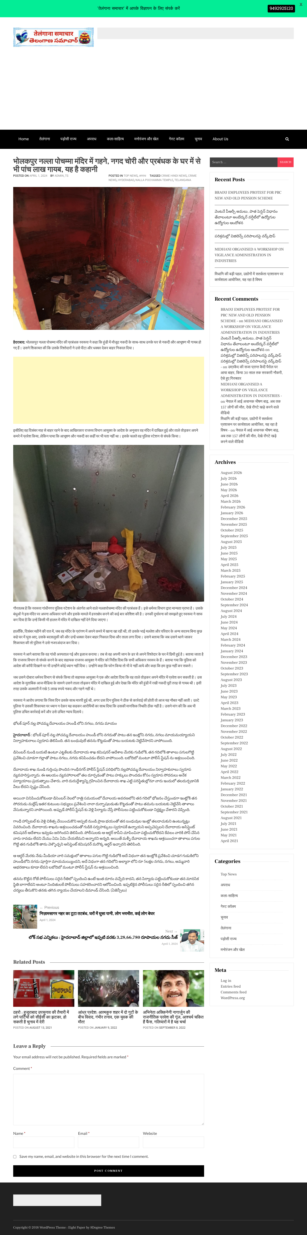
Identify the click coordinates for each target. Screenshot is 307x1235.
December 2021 (234, 795)
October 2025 (232, 530)
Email (83, 1133)
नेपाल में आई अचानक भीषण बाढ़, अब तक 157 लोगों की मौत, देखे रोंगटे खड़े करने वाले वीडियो (251, 407)
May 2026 (229, 490)
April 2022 (229, 772)
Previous (49, 907)
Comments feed (234, 992)
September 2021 (234, 812)
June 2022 (229, 760)
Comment (22, 1068)
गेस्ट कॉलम (176, 139)
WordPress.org (233, 998)
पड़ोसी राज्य (68, 139)
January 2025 (232, 582)
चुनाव (198, 139)
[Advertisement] (153, 93)
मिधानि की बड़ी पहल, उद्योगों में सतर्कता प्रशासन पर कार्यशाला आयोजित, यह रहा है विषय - (249, 425)
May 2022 (229, 766)
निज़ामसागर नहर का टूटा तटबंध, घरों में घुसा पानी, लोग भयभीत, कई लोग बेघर (97, 914)
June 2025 (229, 553)
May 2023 (229, 697)
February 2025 (233, 576)
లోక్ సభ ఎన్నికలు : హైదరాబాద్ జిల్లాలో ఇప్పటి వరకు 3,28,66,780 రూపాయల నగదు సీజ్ (103, 937)
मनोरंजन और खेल (146, 139)
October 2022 (232, 737)
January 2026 (232, 513)
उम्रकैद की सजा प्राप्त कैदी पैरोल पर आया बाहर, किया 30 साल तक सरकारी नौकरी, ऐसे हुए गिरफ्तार (252, 373)
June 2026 (229, 484)
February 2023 (233, 714)
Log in (226, 981)
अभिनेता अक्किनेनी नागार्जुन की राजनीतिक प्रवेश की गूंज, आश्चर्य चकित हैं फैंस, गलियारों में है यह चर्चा (173, 1017)
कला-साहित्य (115, 139)
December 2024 (234, 588)
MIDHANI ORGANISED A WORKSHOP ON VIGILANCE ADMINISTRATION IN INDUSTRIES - (251, 390)
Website (150, 1133)
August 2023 (231, 680)
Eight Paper (77, 1227)
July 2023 (229, 685)
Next (171, 931)
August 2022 (231, 749)
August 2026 (231, 473)
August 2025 (231, 542)
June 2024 (229, 622)
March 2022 (231, 777)
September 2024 (234, 605)
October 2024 (232, 599)
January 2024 (232, 651)
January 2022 (232, 789)
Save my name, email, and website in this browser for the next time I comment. (84, 1156)
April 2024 (229, 634)
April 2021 (229, 841)
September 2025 (234, 536)
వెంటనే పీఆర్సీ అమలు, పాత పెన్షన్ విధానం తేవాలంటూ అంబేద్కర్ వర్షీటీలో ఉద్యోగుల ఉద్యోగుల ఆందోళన (246, 217)
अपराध (91, 139)
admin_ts (61, 175)
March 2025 (231, 570)
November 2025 (234, 524)
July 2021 (228, 823)
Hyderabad (126, 180)
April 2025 (229, 565)
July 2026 (229, 478)
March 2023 (231, 708)
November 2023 (234, 662)
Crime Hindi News (174, 175)
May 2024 (229, 628)
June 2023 (229, 691)
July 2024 (228, 616)
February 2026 (233, 507)
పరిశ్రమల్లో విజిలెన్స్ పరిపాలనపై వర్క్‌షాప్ (245, 236)
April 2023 (229, 703)
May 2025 (229, 559)
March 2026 (231, 501)
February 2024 (233, 645)
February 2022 (233, 783)
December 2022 (234, 726)
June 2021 (229, 829)
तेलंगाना (44, 139)
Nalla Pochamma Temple (154, 180)
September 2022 (234, 743)
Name (19, 1133)
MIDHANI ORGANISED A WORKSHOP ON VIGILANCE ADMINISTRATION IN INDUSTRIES (249, 255)
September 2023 (234, 674)
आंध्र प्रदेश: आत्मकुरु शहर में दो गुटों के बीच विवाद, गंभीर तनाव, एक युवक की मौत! (108, 1017)
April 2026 (229, 496)
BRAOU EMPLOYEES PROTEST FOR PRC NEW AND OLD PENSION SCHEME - (250, 315)
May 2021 (229, 835)
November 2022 (234, 731)
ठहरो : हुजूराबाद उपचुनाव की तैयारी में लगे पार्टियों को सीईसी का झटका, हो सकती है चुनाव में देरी (41, 1017)
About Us (220, 139)
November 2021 (234, 800)
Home (23, 139)
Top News (131, 175)
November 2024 (234, 593)
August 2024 (231, 611)
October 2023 (232, 668)
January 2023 (232, 720)
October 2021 (232, 806)
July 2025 (228, 547)
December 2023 (234, 657)
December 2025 (234, 519)
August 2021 (231, 818)
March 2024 (231, 639)
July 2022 (229, 754)
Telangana (182, 180)
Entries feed (231, 986)
